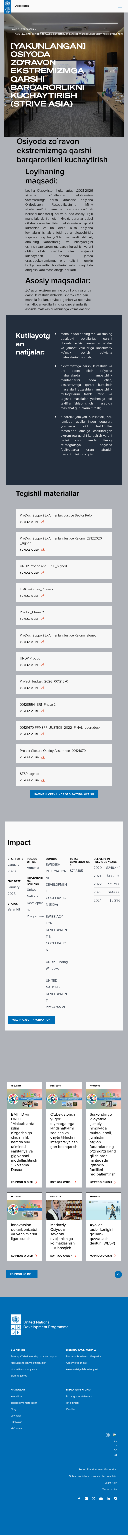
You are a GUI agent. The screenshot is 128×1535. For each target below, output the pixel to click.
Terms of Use (109, 1489)
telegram (115, 1498)
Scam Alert (111, 1483)
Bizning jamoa (19, 1376)
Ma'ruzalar (16, 1428)
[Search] (115, 1448)
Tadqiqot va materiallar (24, 1403)
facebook (79, 1498)
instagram (86, 1498)
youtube (101, 1498)
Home (14, 29)
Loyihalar (16, 1416)
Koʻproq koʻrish (22, 1274)
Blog (13, 1409)
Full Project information (31, 1020)
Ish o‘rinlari (72, 1403)
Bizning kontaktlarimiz (79, 1396)
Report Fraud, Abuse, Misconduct (97, 1469)
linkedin (108, 1498)
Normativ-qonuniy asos (24, 1369)
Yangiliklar (16, 1396)
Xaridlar (70, 1409)
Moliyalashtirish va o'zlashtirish (28, 1363)
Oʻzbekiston (22, 6)
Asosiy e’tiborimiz (76, 1363)
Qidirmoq (115, 6)
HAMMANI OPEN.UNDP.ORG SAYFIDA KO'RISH (64, 794)
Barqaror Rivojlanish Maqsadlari (84, 1356)
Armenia (33, 867)
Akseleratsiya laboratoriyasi (82, 1369)
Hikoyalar (16, 1422)
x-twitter (93, 1498)
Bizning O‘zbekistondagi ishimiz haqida (33, 1356)
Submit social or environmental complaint (93, 1476)
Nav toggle (120, 6)
